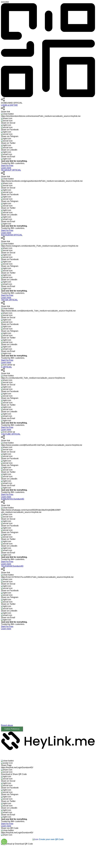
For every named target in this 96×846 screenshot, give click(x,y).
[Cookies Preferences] (4, 842)
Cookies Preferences (12, 729)
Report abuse (7, 725)
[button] (48, 680)
